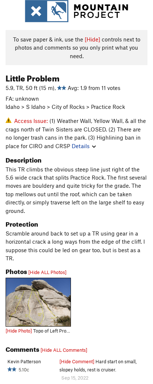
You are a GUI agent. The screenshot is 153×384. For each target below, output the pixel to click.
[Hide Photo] (19, 331)
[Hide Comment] (76, 361)
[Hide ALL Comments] (63, 350)
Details (80, 146)
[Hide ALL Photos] (47, 272)
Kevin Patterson (24, 361)
